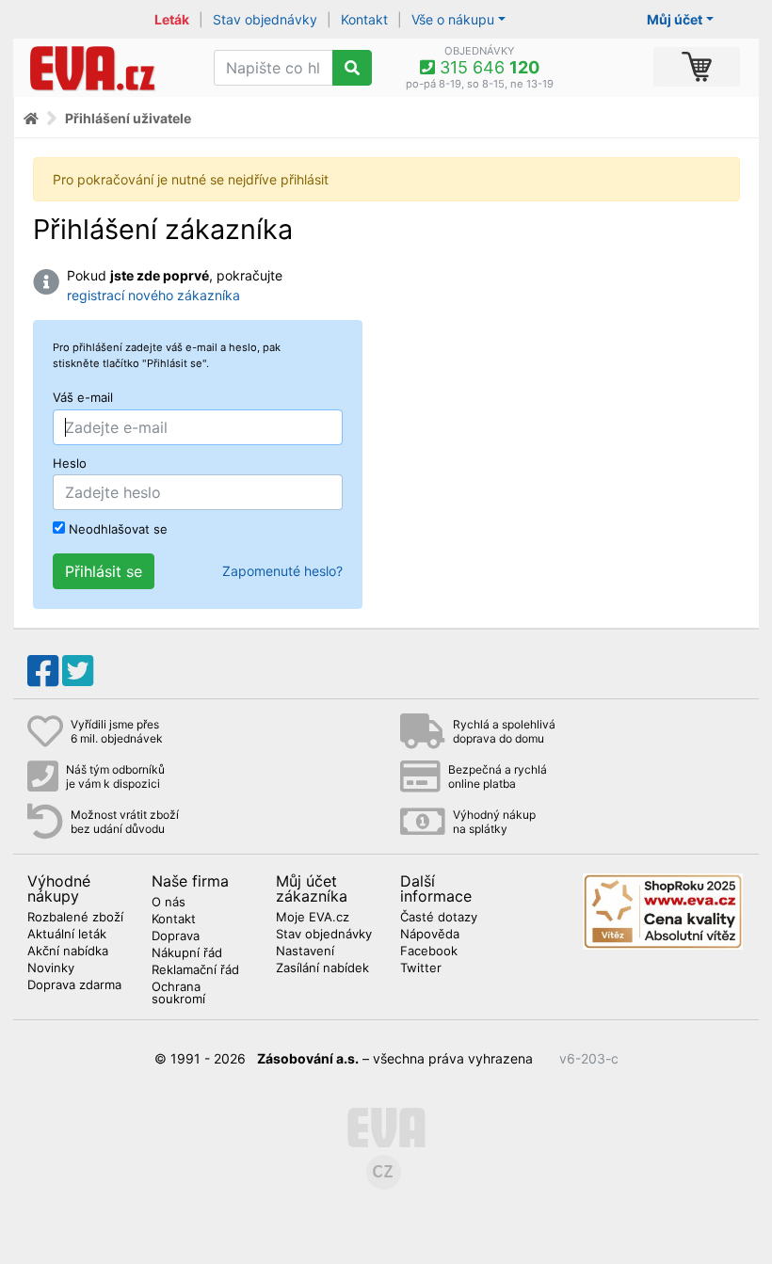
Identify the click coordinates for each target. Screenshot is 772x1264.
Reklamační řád (195, 970)
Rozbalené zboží (75, 917)
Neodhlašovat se (116, 528)
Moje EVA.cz (312, 917)
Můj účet (674, 19)
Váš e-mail (83, 398)
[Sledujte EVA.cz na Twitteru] (77, 671)
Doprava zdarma (74, 985)
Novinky (50, 968)
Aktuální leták (66, 934)
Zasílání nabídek (322, 968)
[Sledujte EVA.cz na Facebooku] (42, 671)
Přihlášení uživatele (128, 118)
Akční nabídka (67, 951)
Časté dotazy (438, 917)
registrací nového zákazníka (153, 295)
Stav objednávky (265, 19)
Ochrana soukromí (178, 993)
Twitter (421, 968)
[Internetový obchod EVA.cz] (106, 67)
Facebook (429, 951)
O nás (168, 902)
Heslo (70, 463)
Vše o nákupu (452, 19)
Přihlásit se (103, 571)
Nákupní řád (187, 953)
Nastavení (305, 951)
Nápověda (429, 934)
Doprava (176, 936)
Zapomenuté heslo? (282, 571)
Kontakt (364, 19)
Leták (171, 19)
